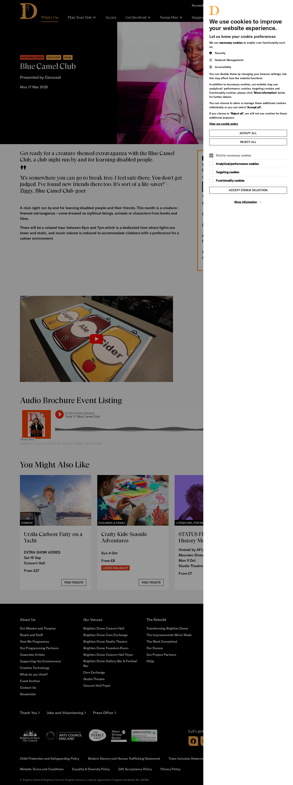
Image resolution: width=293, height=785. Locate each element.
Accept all (248, 133)
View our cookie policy (223, 123)
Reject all (248, 142)
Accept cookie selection (248, 190)
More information (245, 202)
